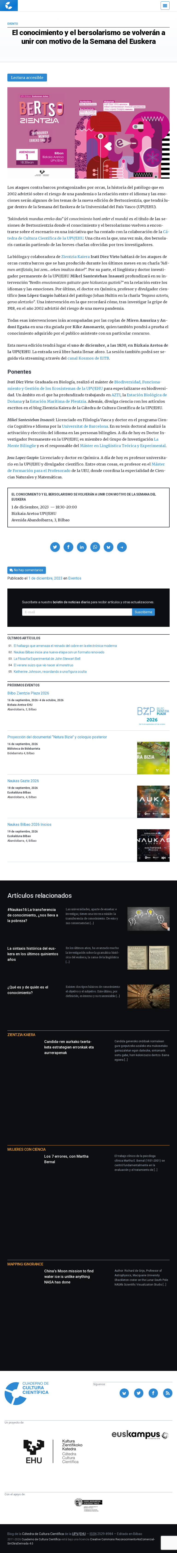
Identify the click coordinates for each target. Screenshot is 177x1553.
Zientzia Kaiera (75, 256)
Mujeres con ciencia (26, 1149)
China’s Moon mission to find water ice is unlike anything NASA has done (69, 1276)
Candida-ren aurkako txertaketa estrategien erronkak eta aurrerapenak (69, 1047)
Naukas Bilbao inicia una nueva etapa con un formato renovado (59, 652)
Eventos (74, 578)
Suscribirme (143, 612)
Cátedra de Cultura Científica (43, 1534)
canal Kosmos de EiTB (88, 358)
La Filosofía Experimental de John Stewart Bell (47, 659)
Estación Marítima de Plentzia (58, 401)
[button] (55, 547)
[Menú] (165, 5)
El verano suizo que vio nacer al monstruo (43, 665)
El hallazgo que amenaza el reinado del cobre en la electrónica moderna (65, 646)
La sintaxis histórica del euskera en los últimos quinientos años (32, 954)
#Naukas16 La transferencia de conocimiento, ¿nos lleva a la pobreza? (32, 915)
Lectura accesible (27, 77)
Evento (12, 23)
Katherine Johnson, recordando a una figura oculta (50, 671)
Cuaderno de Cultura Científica (41, 1539)
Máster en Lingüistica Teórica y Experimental (123, 445)
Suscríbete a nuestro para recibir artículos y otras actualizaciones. (88, 602)
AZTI (116, 395)
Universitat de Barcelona (85, 426)
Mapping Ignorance (25, 1264)
